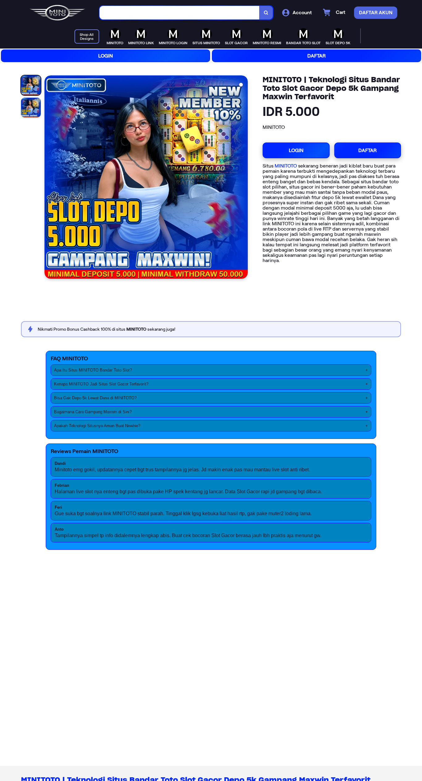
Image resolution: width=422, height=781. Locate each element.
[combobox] (179, 13)
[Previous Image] (49, 178)
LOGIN (105, 55)
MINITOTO (286, 165)
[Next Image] (243, 178)
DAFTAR (316, 55)
